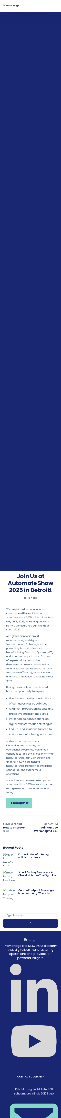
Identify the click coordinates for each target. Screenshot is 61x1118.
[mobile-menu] (55, 6)
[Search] (30, 923)
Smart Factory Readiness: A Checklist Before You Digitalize (37, 874)
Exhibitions (30, 598)
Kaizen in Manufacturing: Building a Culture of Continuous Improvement (34, 856)
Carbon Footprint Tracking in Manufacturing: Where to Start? (36, 892)
